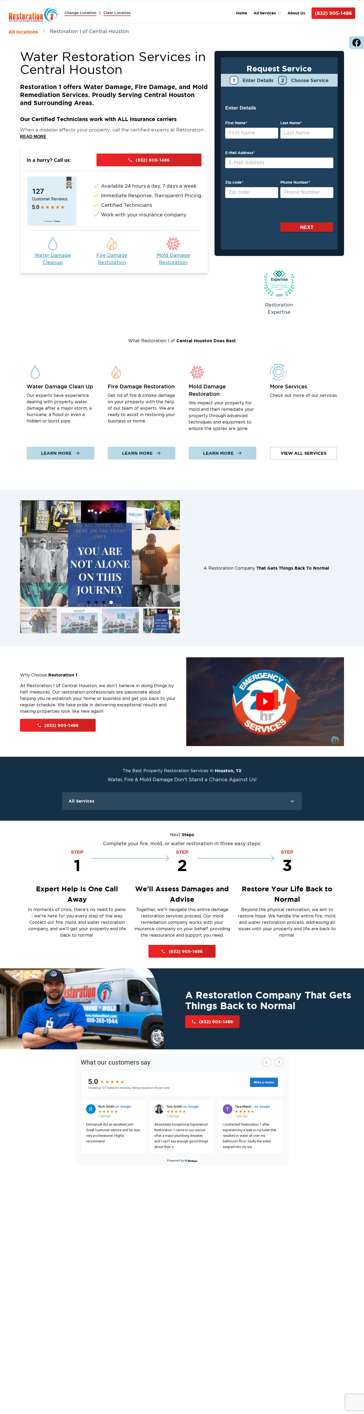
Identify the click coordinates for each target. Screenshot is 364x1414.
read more (33, 136)
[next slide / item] (176, 568)
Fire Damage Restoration (111, 259)
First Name (236, 123)
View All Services (303, 453)
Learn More (56, 453)
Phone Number (295, 182)
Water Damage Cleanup (52, 259)
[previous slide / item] (23, 568)
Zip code (234, 182)
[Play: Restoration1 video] (265, 701)
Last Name (291, 123)
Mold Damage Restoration (173, 259)
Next (307, 227)
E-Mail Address (240, 153)
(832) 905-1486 (333, 13)
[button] (38, 621)
